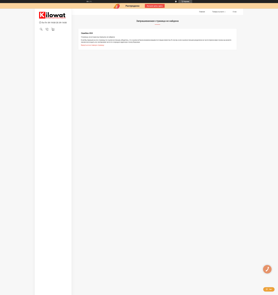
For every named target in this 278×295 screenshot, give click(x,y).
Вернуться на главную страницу (92, 45)
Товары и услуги (218, 12)
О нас (235, 12)
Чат (270, 289)
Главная (202, 12)
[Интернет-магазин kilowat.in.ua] (53, 15)
